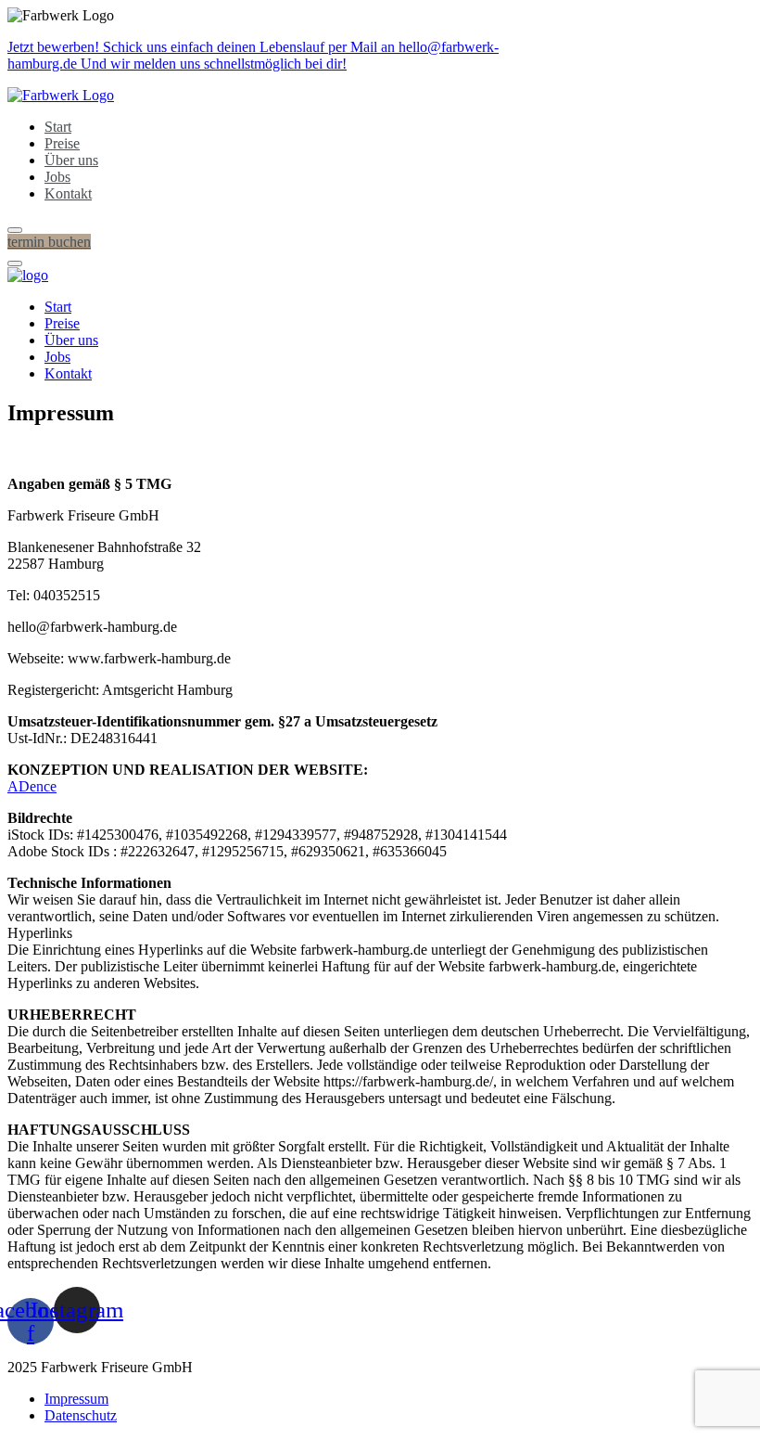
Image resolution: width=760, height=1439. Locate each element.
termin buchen (49, 242)
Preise (62, 143)
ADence (32, 786)
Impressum (76, 1399)
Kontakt (68, 193)
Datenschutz (80, 1415)
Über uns (71, 160)
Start (57, 127)
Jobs (57, 177)
